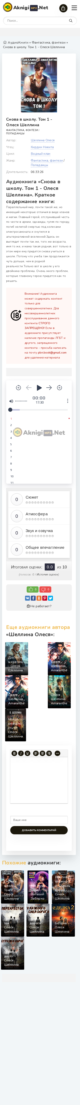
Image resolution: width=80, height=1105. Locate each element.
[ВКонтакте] (27, 598)
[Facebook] (33, 598)
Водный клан (40, 154)
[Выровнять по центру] (42, 753)
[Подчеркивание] (27, 753)
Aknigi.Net (30, 7)
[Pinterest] (44, 598)
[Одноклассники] (39, 598)
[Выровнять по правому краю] (49, 753)
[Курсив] (21, 753)
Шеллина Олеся (43, 140)
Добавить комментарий (39, 830)
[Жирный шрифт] (14, 753)
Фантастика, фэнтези (22, 130)
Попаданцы (15, 133)
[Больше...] (57, 753)
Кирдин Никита (42, 147)
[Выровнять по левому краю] (36, 753)
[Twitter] (50, 598)
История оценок (47, 574)
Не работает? (40, 606)
